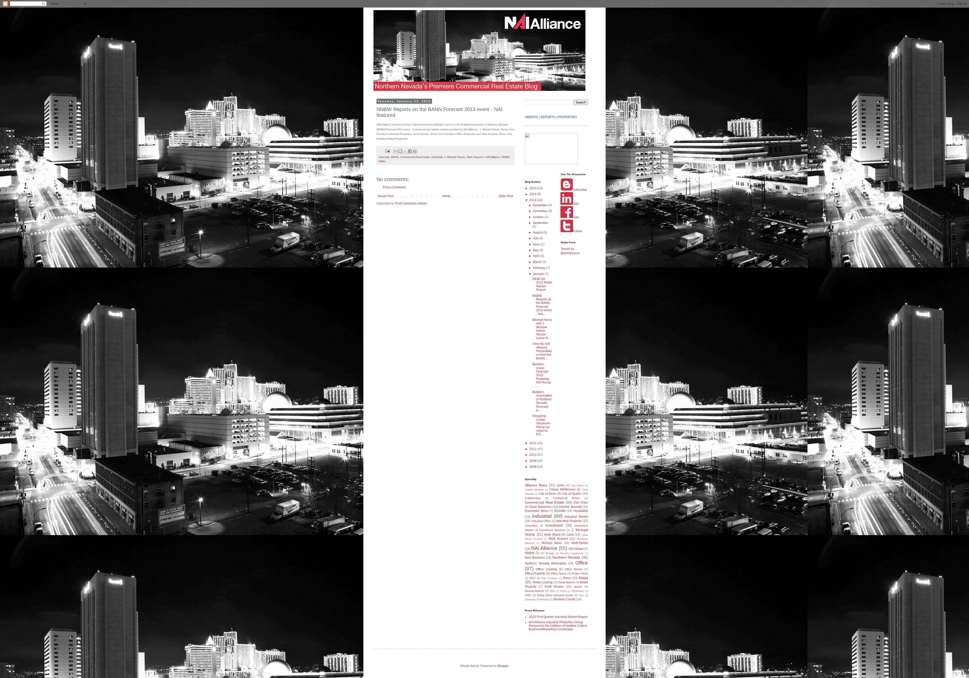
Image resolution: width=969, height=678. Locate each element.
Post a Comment (394, 187)
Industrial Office (541, 521)
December (540, 205)
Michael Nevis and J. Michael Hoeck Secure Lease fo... (542, 329)
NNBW (505, 157)
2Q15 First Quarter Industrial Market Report (558, 617)
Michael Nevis (552, 543)
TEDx (563, 591)
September (540, 223)
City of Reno (547, 494)
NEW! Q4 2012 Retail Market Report (542, 284)
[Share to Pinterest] (414, 151)
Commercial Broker (566, 498)
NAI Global (576, 549)
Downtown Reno (536, 511)
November (540, 211)
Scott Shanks (554, 586)
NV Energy (547, 553)
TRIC (528, 595)
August (538, 232)
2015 (533, 188)
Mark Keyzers (475, 157)
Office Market (573, 569)
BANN (395, 157)
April (536, 256)
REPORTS (548, 117)
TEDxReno (577, 591)
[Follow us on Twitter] (566, 231)
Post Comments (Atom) (411, 203)
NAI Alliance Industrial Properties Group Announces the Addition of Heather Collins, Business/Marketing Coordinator (558, 625)
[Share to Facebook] (410, 151)
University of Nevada (537, 599)
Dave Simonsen (540, 507)
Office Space (559, 573)
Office (382, 161)
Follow (577, 231)
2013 (533, 200)
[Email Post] (387, 150)
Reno (567, 578)
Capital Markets (534, 489)
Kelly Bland (552, 534)
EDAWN (560, 511)
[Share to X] (405, 151)
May (536, 250)
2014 (533, 194)
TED (552, 591)
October (539, 217)
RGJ (532, 578)
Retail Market (566, 582)
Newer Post (386, 196)
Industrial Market (576, 516)
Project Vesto (580, 573)
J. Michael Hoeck (454, 157)
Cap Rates (577, 485)
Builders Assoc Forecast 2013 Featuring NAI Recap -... (541, 375)
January (539, 274)
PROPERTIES (567, 117)
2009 (533, 461)
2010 (533, 455)
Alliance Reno (536, 485)
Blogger (503, 666)
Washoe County (564, 599)
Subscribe (580, 190)
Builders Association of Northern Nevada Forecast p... (542, 401)
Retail (583, 578)
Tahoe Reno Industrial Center (555, 595)
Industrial (436, 157)
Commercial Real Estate (415, 157)
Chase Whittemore (562, 489)
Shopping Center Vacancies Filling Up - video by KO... (541, 425)
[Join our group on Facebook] (566, 217)
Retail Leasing (543, 582)
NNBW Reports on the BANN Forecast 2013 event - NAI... (542, 305)
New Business (535, 557)
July (536, 238)
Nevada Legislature (572, 553)
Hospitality (581, 511)
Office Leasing (546, 569)
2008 (533, 466)
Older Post (506, 196)
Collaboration (533, 498)
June (537, 244)
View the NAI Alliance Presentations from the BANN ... (542, 351)
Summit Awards (534, 590)
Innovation (531, 525)
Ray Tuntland (550, 578)
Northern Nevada (566, 557)
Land (570, 534)
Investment (554, 525)
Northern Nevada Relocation (545, 563)
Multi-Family (579, 543)
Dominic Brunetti (570, 507)
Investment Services (552, 530)
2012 (533, 443)
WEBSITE (531, 117)
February (539, 268)
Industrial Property (568, 521)
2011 (533, 449)
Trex (581, 595)
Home (446, 196)
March (537, 262)
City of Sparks (571, 494)
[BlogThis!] (400, 151)
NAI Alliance (493, 157)
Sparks (578, 586)
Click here (382, 124)
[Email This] (395, 151)
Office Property (535, 573)
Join (576, 203)
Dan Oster (581, 502)
